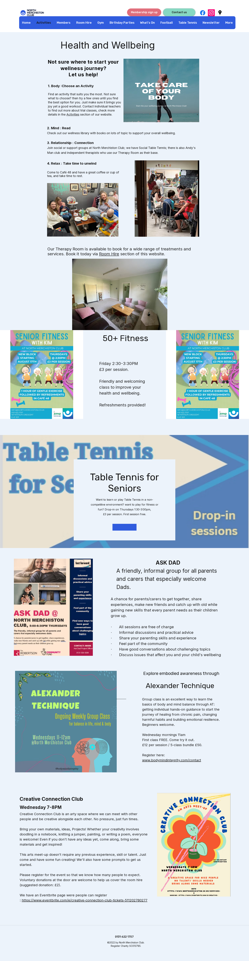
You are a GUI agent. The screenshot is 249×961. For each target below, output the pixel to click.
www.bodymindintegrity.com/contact (171, 760)
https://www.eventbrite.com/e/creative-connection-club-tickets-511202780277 (84, 900)
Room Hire (109, 253)
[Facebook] (202, 12)
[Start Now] (124, 527)
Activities (72, 114)
